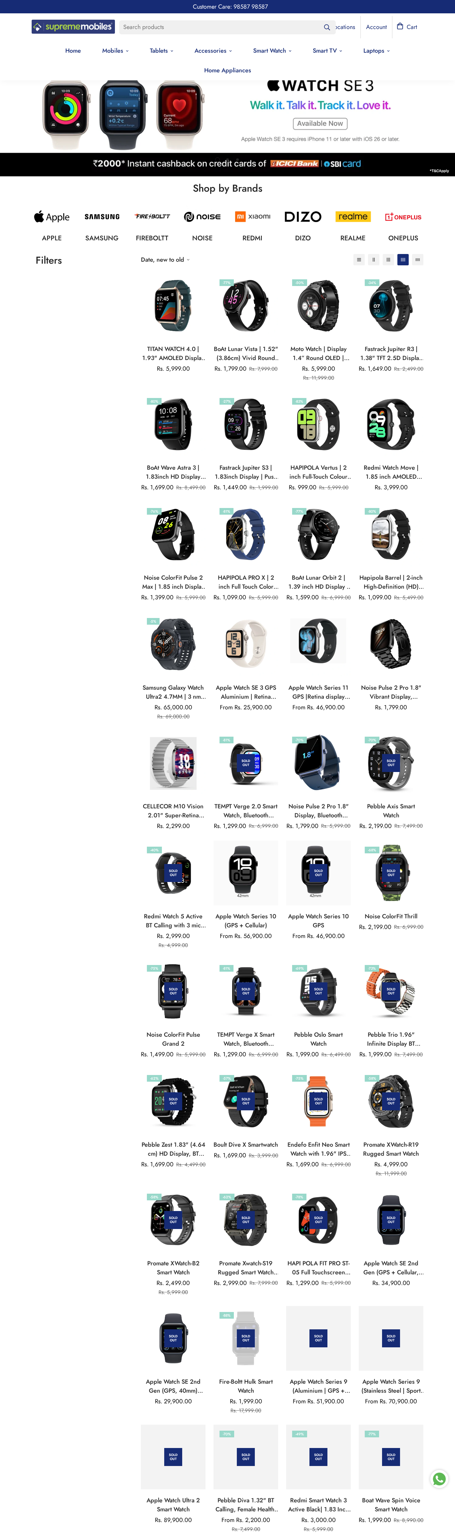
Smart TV (325, 50)
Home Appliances (227, 70)
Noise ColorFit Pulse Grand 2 (173, 1039)
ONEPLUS (403, 238)
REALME (352, 238)
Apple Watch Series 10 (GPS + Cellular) (246, 921)
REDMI (252, 238)
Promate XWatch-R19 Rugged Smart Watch (391, 1149)
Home (73, 50)
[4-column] (403, 259)
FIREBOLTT (152, 238)
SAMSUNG (102, 238)
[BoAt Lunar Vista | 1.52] (246, 305)
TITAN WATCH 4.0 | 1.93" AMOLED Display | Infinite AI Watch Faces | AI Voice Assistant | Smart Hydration (173, 354)
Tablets (159, 50)
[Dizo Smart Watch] (303, 216)
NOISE (202, 238)
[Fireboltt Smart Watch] (152, 216)
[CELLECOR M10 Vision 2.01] (173, 763)
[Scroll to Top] (442, 1501)
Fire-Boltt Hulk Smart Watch (246, 1386)
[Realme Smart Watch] (353, 216)
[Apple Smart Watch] (52, 216)
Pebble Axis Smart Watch (391, 811)
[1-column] (359, 259)
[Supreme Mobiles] (73, 27)
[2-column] (373, 259)
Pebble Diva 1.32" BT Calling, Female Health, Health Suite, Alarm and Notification (246, 1505)
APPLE (52, 238)
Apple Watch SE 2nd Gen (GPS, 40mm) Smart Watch (173, 1386)
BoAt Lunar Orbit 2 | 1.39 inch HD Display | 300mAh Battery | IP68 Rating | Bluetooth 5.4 (318, 582)
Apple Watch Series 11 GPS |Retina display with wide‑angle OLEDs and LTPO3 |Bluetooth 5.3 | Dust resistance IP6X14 (318, 692)
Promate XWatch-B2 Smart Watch (173, 1268)
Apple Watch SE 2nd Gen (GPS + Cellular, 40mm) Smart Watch (391, 1268)
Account (376, 27)
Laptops (373, 50)
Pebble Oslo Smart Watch (318, 1039)
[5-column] (417, 259)
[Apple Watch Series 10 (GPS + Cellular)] (246, 873)
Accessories (211, 50)
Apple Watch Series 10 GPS (318, 921)
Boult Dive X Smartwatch (246, 1144)
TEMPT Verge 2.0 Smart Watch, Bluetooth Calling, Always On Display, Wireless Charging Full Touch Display (246, 811)
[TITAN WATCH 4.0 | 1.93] (173, 305)
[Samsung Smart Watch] (102, 216)
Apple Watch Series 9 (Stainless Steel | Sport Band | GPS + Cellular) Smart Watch (391, 1386)
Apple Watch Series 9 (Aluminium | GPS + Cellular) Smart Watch (318, 1386)
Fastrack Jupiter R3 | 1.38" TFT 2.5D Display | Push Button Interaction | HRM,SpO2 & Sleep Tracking (391, 354)
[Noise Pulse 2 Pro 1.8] (391, 644)
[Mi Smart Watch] (252, 216)
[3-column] (388, 259)
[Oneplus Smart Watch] (403, 216)
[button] (406, 27)
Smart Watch (269, 50)
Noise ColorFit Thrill (391, 916)
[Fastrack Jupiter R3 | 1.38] (391, 305)
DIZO (303, 238)
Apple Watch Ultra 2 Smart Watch (173, 1505)
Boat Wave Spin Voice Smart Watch (391, 1505)
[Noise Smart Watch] (202, 216)
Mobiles (112, 50)
